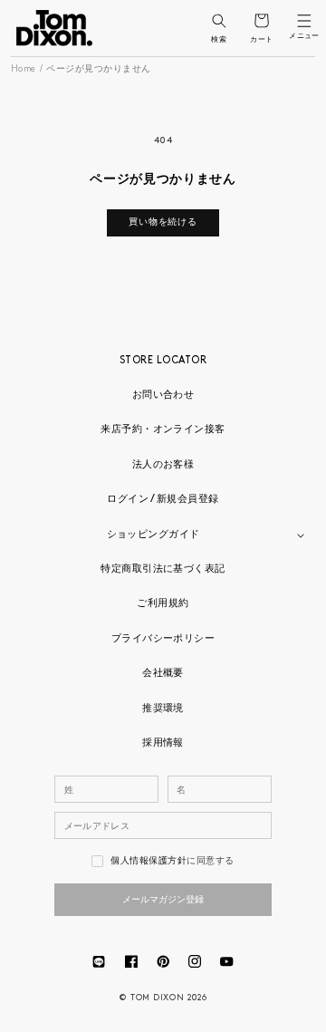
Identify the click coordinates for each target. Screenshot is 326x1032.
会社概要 (163, 674)
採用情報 (163, 743)
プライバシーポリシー (163, 639)
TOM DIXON (157, 998)
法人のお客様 (163, 465)
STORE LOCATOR (163, 361)
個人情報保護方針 (148, 861)
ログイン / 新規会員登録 (162, 500)
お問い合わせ (163, 395)
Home (23, 69)
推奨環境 (163, 709)
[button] (218, 20)
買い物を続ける (163, 222)
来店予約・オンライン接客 (163, 430)
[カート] (261, 20)
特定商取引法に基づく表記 (163, 569)
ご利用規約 (162, 604)
